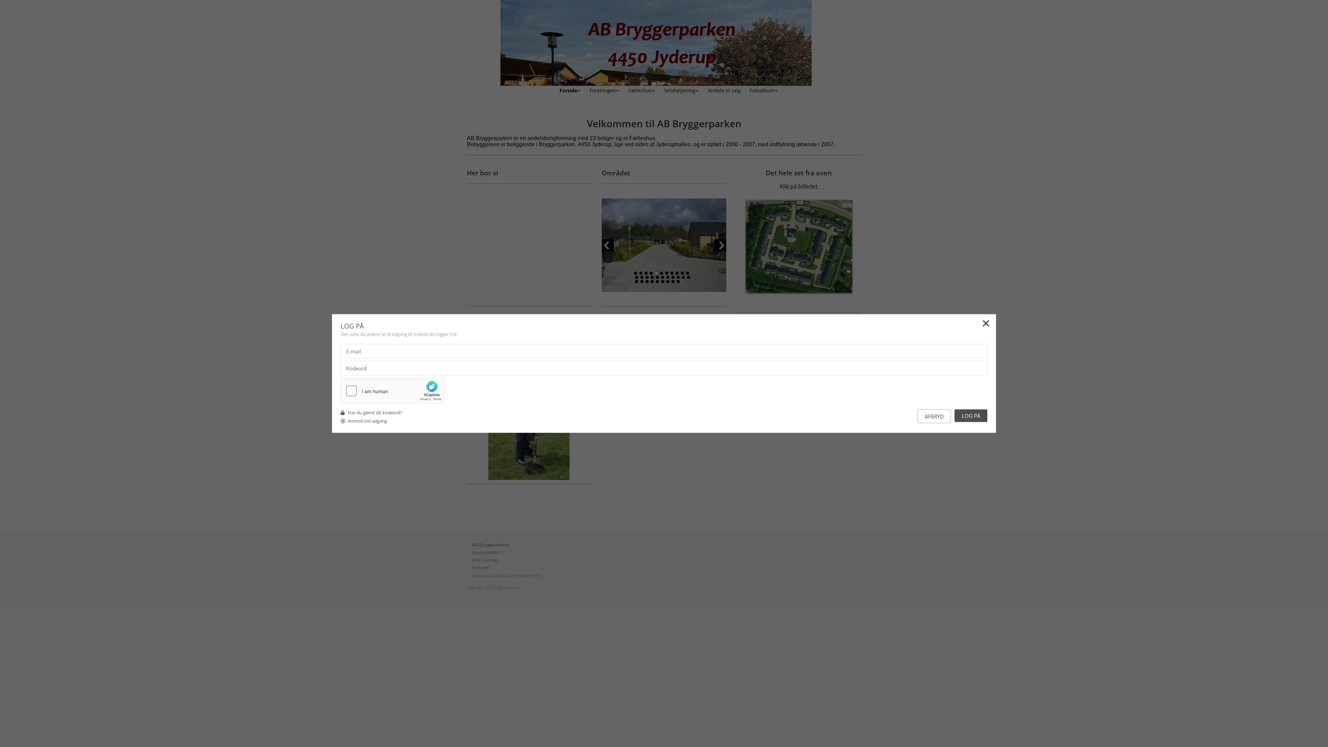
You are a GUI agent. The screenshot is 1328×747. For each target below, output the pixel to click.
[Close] (986, 325)
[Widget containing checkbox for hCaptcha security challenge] (393, 391)
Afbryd (934, 416)
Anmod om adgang (367, 421)
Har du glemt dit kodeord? (375, 412)
